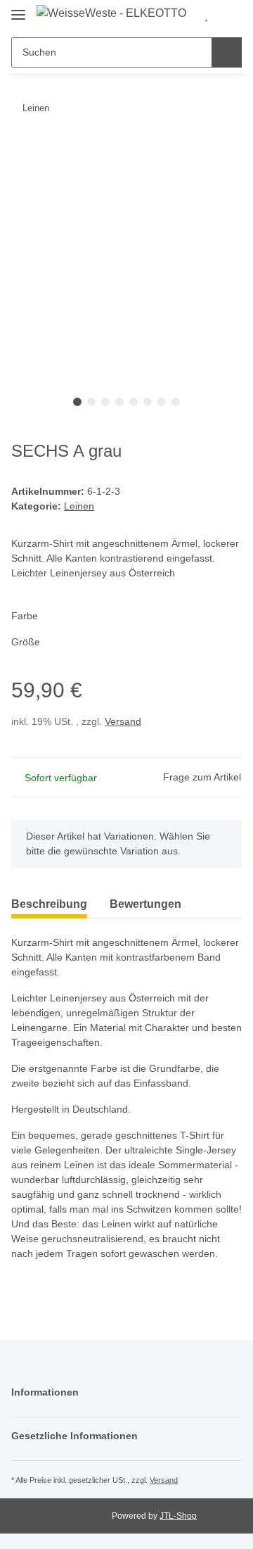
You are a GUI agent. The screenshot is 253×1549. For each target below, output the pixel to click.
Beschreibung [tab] (49, 904)
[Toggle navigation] (18, 9)
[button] (126, 1392)
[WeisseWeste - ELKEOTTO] (111, 13)
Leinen (79, 506)
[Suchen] (227, 52)
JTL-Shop (178, 1516)
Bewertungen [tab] (145, 904)
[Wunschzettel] (206, 15)
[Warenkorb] (229, 15)
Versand (123, 721)
